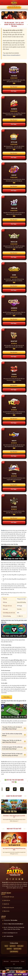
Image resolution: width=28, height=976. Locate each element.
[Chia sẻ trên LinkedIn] (22, 879)
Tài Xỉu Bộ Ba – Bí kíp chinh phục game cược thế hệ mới (14, 816)
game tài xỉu (12, 946)
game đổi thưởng (14, 951)
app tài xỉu (9, 948)
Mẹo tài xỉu (6, 911)
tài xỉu (6, 946)
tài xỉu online (20, 946)
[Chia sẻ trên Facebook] (10, 879)
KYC (14, 964)
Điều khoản (6, 961)
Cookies (22, 961)
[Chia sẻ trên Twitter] (13, 879)
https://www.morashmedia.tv (11, 55)
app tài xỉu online (17, 948)
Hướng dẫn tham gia (9, 896)
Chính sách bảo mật (15, 961)
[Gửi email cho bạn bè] (16, 879)
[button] (2, 2)
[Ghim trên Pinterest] (19, 879)
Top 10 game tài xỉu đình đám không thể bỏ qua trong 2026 (14, 849)
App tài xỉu (6, 904)
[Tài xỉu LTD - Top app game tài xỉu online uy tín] (14, 3)
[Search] (26, 2)
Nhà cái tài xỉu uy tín (9, 907)
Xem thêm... (7, 697)
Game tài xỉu (7, 900)
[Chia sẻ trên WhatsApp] (7, 879)
